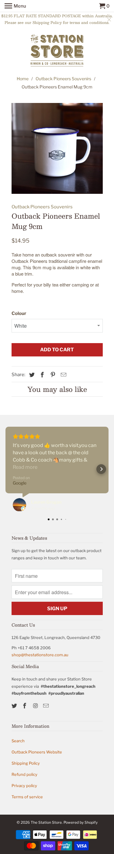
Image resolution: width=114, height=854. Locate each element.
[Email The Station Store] (46, 706)
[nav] (15, 6)
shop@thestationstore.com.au (40, 654)
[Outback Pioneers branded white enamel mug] (57, 148)
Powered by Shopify (81, 822)
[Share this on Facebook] (41, 375)
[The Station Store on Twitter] (15, 706)
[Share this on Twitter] (31, 375)
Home (23, 78)
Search (18, 740)
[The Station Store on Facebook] (25, 706)
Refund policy (24, 774)
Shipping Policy (26, 763)
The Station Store (46, 822)
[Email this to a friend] (62, 375)
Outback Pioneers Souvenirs (63, 78)
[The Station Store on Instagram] (36, 706)
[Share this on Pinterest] (52, 375)
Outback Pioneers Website (37, 752)
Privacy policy (24, 785)
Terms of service (27, 796)
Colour (19, 313)
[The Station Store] (57, 51)
